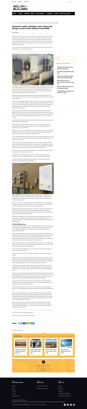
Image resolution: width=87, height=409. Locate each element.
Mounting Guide (15, 396)
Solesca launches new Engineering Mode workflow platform (66, 351)
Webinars (27, 13)
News (14, 13)
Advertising (60, 388)
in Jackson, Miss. (46, 287)
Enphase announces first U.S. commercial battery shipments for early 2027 (65, 82)
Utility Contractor (47, 401)
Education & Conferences (42, 388)
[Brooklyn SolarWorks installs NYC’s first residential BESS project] (36, 343)
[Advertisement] (63, 124)
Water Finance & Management (58, 401)
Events (32, 13)
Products (14, 391)
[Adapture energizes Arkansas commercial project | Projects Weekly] (51, 343)
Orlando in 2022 (37, 287)
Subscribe (20, 1)
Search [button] (68, 1)
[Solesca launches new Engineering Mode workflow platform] (66, 343)
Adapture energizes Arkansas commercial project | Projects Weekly (51, 351)
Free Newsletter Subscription (64, 396)
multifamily (28, 315)
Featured (14, 386)
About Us (60, 386)
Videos (20, 13)
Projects (14, 393)
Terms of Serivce (42, 404)
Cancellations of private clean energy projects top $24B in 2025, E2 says (20, 351)
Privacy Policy (34, 404)
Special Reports (40, 13)
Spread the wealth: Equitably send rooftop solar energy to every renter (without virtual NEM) (32, 27)
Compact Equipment (16, 401)
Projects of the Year (65, 13)
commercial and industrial (20, 315)
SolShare (47, 120)
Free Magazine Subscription (64, 393)
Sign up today (43, 369)
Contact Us (26, 1)
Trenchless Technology (26, 401)
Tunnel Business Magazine (37, 401)
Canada (56, 13)
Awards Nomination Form (42, 386)
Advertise (14, 1)
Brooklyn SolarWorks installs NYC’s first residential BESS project (35, 351)
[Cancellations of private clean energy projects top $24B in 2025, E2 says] (20, 343)
